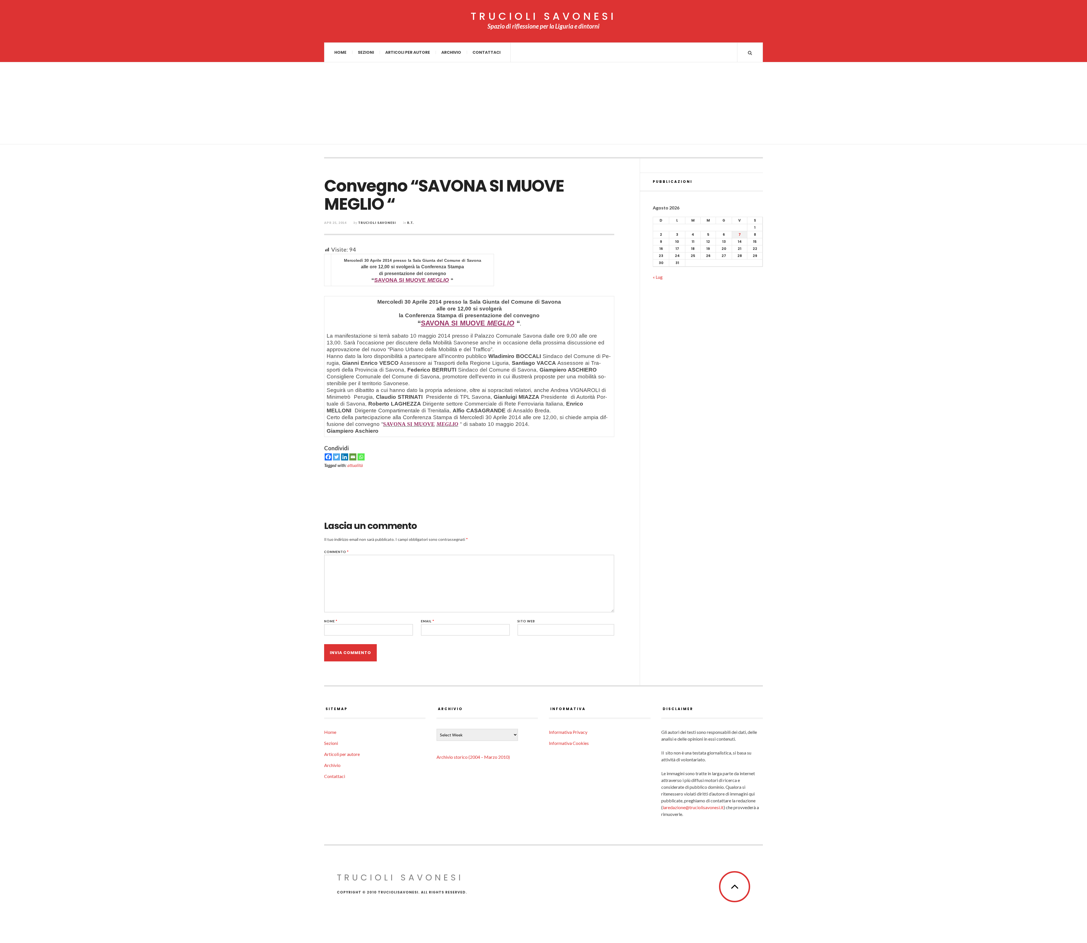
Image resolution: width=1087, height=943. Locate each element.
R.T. (410, 222)
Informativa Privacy (568, 732)
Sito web (526, 621)
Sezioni (366, 52)
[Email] (352, 456)
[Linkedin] (344, 456)
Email (427, 621)
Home (340, 52)
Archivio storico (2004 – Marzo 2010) (473, 757)
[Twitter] (336, 456)
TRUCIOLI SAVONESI (543, 16)
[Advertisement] (543, 104)
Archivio (451, 52)
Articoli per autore (407, 52)
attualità (355, 465)
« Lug (658, 277)
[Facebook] (328, 456)
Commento (336, 551)
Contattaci (486, 52)
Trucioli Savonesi (377, 222)
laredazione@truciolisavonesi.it (693, 807)
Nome (330, 621)
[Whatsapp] (361, 456)
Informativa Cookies (569, 743)
